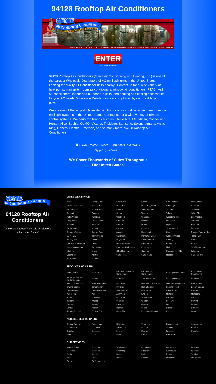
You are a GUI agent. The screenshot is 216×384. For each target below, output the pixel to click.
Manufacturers (73, 347)
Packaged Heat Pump (175, 273)
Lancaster (170, 221)
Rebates (169, 354)
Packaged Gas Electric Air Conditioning (76, 278)
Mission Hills (97, 205)
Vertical (95, 304)
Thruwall (70, 304)
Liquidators (146, 347)
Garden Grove (197, 255)
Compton (145, 228)
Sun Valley (195, 209)
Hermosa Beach (123, 243)
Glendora (145, 251)
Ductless (170, 297)
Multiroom (195, 294)
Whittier (95, 255)
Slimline (194, 301)
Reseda (119, 209)
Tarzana (144, 213)
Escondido (71, 255)
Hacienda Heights (174, 251)
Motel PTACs (72, 273)
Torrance (195, 221)
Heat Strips (171, 334)
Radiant (95, 308)
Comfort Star (97, 311)
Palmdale (145, 221)
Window (144, 301)
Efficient (144, 294)
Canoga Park (97, 202)
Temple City (196, 236)
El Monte (195, 224)
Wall (93, 294)
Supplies (170, 327)
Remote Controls (74, 324)
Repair (119, 358)
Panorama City (73, 209)
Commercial (171, 290)
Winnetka (145, 217)
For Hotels (71, 361)
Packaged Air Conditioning (197, 272)
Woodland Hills (172, 217)
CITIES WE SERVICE (78, 196)
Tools (69, 334)
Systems (120, 287)
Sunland (70, 213)
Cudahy (169, 240)
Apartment (120, 294)
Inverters (145, 327)
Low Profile (146, 290)
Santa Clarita (97, 221)
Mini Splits (120, 283)
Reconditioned (172, 287)
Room (69, 297)
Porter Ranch (97, 209)
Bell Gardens (97, 236)
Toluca (169, 213)
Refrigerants (121, 324)
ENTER (108, 59)
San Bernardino (198, 247)
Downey (144, 224)
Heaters (95, 279)
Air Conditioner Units (75, 283)
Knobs (144, 334)
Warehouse (171, 351)
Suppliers (145, 351)
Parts (69, 358)
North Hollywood (148, 205)
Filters (119, 331)
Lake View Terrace (75, 205)
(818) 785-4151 (110, 150)
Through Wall (72, 290)
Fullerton (195, 251)
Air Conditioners (148, 279)
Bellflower (195, 228)
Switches (70, 331)
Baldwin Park (97, 232)
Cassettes (96, 331)
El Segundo (171, 243)
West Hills (120, 217)
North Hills (120, 205)
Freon (118, 334)
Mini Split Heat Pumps (175, 283)
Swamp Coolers (73, 287)
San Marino (97, 247)
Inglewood (170, 224)
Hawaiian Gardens (75, 247)
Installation (171, 358)
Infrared (95, 301)
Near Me (95, 259)
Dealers (119, 354)
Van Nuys (96, 217)
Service (144, 358)
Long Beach (72, 221)
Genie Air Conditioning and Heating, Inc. (123, 76)
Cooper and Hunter (149, 311)
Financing (120, 351)
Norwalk (95, 228)
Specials (195, 351)
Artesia (194, 243)
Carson (119, 228)
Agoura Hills (146, 243)
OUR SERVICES (76, 342)
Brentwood (71, 259)
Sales (94, 358)
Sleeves (144, 331)
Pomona (70, 224)
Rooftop (119, 308)
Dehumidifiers (98, 287)
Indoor (169, 304)
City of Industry (122, 251)
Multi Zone (120, 297)
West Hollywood (173, 236)
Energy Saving (197, 287)
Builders (70, 301)
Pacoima (195, 205)
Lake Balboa (196, 202)
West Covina (72, 228)
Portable (120, 304)
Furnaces (120, 279)
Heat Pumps (196, 283)
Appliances (121, 327)
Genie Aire (120, 311)
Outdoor (144, 304)
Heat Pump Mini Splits (150, 283)
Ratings (144, 354)
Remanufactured (74, 311)
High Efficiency (147, 287)
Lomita (94, 243)
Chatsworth (121, 202)
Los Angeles (196, 217)
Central (70, 308)
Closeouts (71, 351)
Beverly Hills (72, 240)
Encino (144, 202)
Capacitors (96, 327)
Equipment (196, 347)
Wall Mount (71, 294)
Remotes (195, 331)
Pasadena (96, 224)
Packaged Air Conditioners (147, 272)
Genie (193, 311)
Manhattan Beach (149, 236)
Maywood (120, 240)
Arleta (69, 202)
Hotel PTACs (97, 273)
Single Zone (146, 297)
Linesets (169, 331)
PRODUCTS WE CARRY (80, 266)
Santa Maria (146, 255)
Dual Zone (96, 297)
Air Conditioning (173, 279)
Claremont (120, 236)
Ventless (120, 301)
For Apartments (98, 361)
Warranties (171, 347)
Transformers (97, 324)
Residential (196, 290)
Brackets (195, 327)
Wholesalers (121, 347)
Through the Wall (99, 290)
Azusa (94, 251)
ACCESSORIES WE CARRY (82, 319)
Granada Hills (172, 202)
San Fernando (147, 240)
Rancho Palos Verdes (200, 232)
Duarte (194, 240)
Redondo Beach (74, 232)
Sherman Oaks (147, 209)
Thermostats (146, 324)
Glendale (120, 221)
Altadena (70, 251)
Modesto (170, 255)
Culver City (71, 236)
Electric (194, 297)
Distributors (96, 347)
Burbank (120, 224)
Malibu (169, 247)
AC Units (195, 279)
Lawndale (96, 240)
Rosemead (146, 232)
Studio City (171, 209)
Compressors (172, 324)
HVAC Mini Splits (99, 283)
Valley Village (72, 217)
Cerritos (169, 232)
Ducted (169, 308)
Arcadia (119, 232)
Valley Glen (196, 213)
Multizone (170, 294)
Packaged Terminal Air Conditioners (126, 272)
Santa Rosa (121, 255)
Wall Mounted (122, 290)
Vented (144, 308)
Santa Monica (172, 228)
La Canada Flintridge (76, 243)
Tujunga (95, 213)
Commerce (146, 247)
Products (70, 354)
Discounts (96, 351)
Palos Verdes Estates (125, 247)
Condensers (72, 327)
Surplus (194, 354)
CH (167, 311)
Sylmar (119, 213)
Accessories (196, 324)
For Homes (196, 358)
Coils (94, 334)
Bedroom (195, 304)
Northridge (170, 205)
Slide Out (170, 301)
